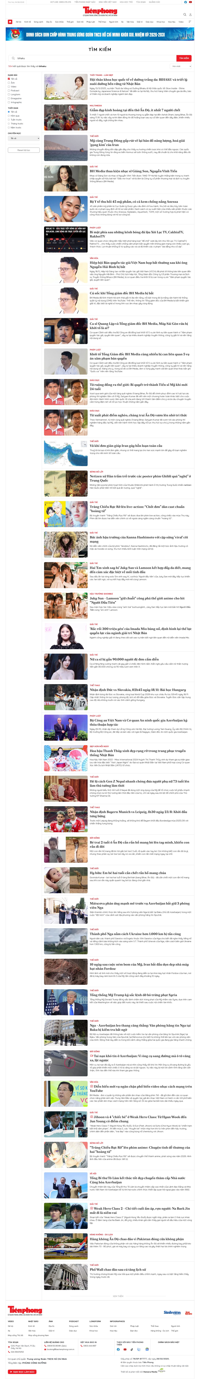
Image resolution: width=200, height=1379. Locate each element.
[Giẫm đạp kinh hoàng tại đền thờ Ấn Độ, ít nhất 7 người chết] (66, 117)
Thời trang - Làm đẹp (101, 75)
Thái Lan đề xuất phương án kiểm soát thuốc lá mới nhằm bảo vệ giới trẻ (138, 1365)
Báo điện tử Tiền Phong (100, 11)
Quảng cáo (154, 2)
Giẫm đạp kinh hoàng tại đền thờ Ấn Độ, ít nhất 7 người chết (135, 110)
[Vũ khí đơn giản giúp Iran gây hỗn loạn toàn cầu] (66, 453)
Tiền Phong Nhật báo (84, 2)
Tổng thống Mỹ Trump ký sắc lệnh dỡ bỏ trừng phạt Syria (133, 995)
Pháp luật (91, 22)
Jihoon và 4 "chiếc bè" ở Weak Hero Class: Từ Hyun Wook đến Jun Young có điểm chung (138, 1119)
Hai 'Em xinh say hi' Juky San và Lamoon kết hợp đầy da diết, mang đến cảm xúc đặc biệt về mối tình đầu (140, 570)
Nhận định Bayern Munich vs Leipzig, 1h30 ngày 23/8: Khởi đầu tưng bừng (138, 814)
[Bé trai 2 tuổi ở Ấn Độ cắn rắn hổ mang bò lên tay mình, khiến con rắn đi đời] (66, 850)
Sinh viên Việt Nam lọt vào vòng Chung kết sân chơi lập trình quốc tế (140, 1332)
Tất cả (14, 78)
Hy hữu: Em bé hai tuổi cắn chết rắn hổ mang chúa (128, 873)
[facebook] (185, 2)
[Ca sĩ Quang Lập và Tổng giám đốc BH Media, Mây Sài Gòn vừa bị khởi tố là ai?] (66, 331)
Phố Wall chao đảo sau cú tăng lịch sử (118, 1269)
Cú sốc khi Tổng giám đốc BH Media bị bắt (122, 293)
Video (181, 22)
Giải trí (140, 22)
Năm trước (16, 127)
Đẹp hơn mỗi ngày (99, 746)
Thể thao (102, 22)
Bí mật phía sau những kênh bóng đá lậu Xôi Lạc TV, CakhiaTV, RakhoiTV (137, 234)
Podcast (15, 90)
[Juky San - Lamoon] (66, 606)
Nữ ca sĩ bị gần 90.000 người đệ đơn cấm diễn (124, 659)
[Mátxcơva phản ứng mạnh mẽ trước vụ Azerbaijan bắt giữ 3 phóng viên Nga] (66, 911)
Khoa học (161, 22)
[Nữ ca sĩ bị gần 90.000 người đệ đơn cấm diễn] (66, 667)
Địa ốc (49, 22)
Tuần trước (16, 119)
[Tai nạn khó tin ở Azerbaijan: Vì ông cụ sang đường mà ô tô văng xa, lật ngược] (66, 1063)
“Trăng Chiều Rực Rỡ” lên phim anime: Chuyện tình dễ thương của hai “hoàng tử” (140, 1149)
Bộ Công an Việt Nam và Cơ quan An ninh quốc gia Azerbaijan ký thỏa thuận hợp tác (138, 722)
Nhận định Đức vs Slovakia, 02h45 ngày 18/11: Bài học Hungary (138, 690)
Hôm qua (15, 115)
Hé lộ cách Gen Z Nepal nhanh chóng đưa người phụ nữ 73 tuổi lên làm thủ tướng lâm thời (139, 783)
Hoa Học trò (126, 2)
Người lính (113, 22)
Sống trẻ (95, 1358)
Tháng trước (17, 123)
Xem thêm (190, 22)
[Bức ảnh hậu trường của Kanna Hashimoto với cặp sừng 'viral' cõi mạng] (66, 545)
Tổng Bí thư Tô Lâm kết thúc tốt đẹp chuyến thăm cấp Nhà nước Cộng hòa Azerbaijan (137, 1180)
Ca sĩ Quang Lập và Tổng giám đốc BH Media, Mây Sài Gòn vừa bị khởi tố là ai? (139, 326)
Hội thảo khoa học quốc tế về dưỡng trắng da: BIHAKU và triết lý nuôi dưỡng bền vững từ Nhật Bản (138, 81)
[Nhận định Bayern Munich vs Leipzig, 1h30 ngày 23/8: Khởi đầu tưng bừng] (66, 819)
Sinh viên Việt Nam (107, 2)
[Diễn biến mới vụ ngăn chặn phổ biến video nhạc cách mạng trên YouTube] (66, 1094)
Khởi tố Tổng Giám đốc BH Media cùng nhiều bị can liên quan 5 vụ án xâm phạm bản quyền (139, 356)
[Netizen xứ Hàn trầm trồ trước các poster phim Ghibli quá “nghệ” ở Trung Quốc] (66, 484)
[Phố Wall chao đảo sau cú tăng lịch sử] (66, 1277)
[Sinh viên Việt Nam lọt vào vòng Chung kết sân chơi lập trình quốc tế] (66, 1338)
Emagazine (16, 98)
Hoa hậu (171, 22)
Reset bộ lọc (24, 150)
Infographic (16, 102)
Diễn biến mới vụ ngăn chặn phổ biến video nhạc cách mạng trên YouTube (141, 1088)
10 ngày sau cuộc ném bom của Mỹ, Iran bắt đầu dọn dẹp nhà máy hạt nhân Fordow (139, 966)
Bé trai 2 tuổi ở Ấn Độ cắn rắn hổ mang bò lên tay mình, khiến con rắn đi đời (139, 844)
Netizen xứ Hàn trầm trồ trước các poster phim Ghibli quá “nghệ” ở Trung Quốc (140, 478)
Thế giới (70, 22)
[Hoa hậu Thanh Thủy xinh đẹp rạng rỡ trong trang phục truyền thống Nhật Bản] (66, 758)
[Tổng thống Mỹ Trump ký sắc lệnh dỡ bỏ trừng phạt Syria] (66, 1002)
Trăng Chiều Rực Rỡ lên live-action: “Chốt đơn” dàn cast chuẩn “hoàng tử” (137, 509)
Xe (122, 22)
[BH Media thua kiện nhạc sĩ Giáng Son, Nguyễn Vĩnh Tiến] (66, 178)
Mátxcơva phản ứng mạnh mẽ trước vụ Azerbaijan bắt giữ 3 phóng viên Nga (140, 905)
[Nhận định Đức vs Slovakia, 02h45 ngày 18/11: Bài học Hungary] (66, 697)
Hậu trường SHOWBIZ (101, 594)
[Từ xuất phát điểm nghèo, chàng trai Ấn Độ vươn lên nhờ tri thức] (66, 423)
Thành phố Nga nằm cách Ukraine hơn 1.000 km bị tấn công (135, 934)
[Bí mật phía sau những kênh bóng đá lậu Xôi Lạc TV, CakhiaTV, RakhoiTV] (66, 239)
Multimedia (96, 105)
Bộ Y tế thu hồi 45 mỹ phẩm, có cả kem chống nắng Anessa (134, 201)
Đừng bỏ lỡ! (96, 472)
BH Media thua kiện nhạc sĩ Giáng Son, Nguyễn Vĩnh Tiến (133, 171)
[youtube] (190, 2)
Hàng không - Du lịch (101, 1234)
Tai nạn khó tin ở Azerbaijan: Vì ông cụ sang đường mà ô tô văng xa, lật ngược (140, 1058)
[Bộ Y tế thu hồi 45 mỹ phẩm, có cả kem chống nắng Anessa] (66, 209)
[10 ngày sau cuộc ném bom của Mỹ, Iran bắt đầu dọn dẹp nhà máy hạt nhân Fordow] (66, 972)
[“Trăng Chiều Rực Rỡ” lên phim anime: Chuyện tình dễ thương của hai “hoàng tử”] (66, 1155)
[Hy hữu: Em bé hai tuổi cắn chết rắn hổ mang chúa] (66, 880)
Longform (15, 94)
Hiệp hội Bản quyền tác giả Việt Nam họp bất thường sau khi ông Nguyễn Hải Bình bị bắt (138, 265)
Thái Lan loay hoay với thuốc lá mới (117, 1300)
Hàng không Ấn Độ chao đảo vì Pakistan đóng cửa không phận (137, 1239)
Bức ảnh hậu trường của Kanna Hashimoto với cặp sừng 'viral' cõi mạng (139, 539)
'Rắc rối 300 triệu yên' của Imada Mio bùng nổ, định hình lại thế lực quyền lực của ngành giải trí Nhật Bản (141, 631)
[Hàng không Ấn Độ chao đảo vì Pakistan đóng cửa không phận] (66, 1246)
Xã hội (18, 22)
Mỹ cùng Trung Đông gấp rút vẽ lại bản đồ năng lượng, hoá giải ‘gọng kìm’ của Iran (137, 142)
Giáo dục (149, 22)
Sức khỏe (59, 22)
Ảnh (13, 82)
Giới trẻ (80, 22)
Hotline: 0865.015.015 (60, 2)
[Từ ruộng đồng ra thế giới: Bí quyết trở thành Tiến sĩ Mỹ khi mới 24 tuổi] (66, 392)
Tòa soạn (141, 2)
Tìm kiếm (100, 49)
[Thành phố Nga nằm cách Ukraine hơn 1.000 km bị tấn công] (66, 941)
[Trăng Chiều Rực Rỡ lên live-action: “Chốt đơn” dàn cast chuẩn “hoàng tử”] (66, 514)
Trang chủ (10, 22)
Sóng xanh (38, 22)
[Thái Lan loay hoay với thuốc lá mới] (66, 1307)
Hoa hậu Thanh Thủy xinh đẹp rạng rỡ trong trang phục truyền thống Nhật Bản (138, 753)
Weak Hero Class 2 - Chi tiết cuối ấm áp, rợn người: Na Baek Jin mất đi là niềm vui (140, 1210)
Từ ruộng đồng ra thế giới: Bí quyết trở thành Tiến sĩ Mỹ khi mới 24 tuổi (138, 387)
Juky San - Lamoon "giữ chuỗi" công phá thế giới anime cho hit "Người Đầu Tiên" (137, 600)
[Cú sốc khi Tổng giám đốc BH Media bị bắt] (66, 300)
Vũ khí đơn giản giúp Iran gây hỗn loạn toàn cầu (126, 446)
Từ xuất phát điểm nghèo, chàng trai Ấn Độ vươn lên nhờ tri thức (138, 415)
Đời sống (95, 838)
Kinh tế (27, 22)
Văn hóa (130, 22)
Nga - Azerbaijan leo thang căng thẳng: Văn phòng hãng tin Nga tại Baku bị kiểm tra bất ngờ (140, 1027)
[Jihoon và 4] (66, 1124)
